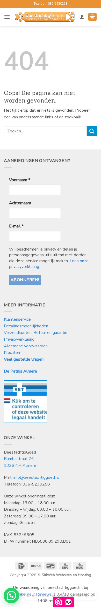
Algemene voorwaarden (26, 346)
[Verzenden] (92, 131)
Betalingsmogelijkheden (26, 326)
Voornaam (19, 180)
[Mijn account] (81, 17)
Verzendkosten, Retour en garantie (35, 332)
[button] (7, 16)
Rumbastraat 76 (19, 459)
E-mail (16, 226)
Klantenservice (18, 319)
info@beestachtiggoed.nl (36, 477)
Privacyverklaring (19, 339)
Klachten (12, 352)
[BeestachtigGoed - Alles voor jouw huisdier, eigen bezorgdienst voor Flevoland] (44, 17)
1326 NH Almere (20, 465)
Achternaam (20, 203)
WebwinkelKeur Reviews (29, 594)
